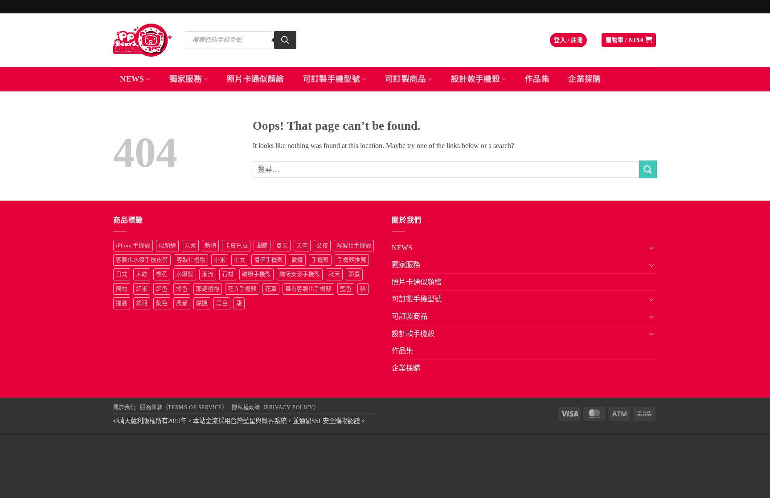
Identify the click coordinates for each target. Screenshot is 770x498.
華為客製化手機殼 (308, 289)
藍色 (346, 289)
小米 (219, 260)
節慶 (354, 274)
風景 (182, 303)
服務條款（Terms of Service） (183, 407)
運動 (121, 303)
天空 (302, 246)
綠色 (182, 289)
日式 (121, 274)
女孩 (322, 246)
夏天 (282, 246)
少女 (240, 260)
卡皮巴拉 (236, 246)
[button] (568, 40)
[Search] (285, 40)
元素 (190, 246)
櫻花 (162, 274)
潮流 (207, 274)
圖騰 (262, 246)
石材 (227, 274)
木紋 (141, 274)
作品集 (537, 78)
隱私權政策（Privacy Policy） (275, 407)
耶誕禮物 (207, 289)
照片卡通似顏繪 (255, 78)
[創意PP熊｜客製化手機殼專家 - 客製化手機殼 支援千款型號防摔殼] (142, 40)
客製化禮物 (190, 260)
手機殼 (320, 260)
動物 (210, 246)
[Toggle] (651, 247)
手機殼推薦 (351, 260)
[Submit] (648, 169)
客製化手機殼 (353, 246)
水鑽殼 (184, 274)
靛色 (162, 303)
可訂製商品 (405, 78)
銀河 (141, 303)
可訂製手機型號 (331, 78)
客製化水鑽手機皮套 (142, 260)
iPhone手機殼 (133, 246)
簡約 (121, 289)
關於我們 (124, 407)
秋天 (334, 274)
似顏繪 (167, 246)
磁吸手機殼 (256, 274)
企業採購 (584, 78)
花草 (271, 289)
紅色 (162, 289)
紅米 (141, 289)
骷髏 (202, 303)
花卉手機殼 (242, 289)
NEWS (132, 78)
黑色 (222, 303)
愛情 (297, 260)
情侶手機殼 (268, 260)
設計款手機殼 (475, 78)
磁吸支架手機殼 (299, 274)
